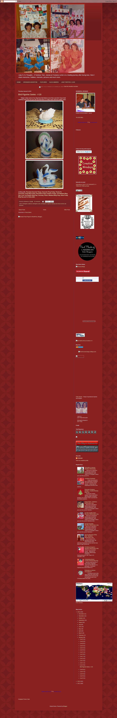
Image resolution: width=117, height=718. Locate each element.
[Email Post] (43, 201)
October (81, 618)
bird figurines (44, 203)
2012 (79, 681)
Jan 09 (82, 669)
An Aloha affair (30, 197)
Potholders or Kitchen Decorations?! (90, 571)
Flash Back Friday (41, 193)
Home (44, 209)
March (80, 633)
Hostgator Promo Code (24, 699)
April (80, 631)
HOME (19, 82)
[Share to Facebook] (51, 202)
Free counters (79, 602)
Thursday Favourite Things (33, 192)
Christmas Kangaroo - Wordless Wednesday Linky (92, 547)
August (81, 622)
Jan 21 (82, 652)
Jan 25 (82, 645)
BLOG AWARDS (54, 82)
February (81, 635)
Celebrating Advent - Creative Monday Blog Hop (91, 560)
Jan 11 (82, 663)
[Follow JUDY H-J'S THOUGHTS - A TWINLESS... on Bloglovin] (84, 152)
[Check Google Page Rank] (79, 191)
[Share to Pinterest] (53, 202)
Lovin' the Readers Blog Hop (29, 195)
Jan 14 (82, 660)
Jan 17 (82, 656)
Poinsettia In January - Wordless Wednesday (90, 468)
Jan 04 (82, 673)
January (81, 637)
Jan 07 (82, 671)
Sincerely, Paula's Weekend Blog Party (49, 195)
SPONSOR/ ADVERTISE (30, 82)
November (81, 616)
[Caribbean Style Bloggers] (87, 260)
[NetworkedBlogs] (87, 277)
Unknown (80, 458)
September (82, 620)
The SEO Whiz (79, 117)
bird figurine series (37, 203)
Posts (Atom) (28, 212)
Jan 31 (82, 639)
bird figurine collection (27, 203)
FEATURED (43, 82)
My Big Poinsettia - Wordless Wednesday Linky (92, 524)
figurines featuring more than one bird (55, 203)
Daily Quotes (79, 396)
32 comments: (37, 201)
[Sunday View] (87, 228)
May (80, 629)
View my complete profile (82, 460)
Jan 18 (82, 654)
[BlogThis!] (48, 202)
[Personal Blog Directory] (79, 347)
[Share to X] (49, 202)
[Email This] (46, 202)
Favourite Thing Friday (48, 192)
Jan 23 (82, 650)
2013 (79, 612)
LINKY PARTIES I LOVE (68, 82)
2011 (79, 683)
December (81, 613)
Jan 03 (82, 676)
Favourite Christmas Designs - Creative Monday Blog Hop (91, 491)
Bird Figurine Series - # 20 (29, 94)
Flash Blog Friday (30, 193)
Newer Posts (22, 209)
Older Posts (67, 209)
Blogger (65, 706)
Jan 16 (82, 658)
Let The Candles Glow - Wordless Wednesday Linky (92, 513)
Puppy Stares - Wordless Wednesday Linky (91, 502)
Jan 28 (82, 643)
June (80, 626)
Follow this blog (87, 280)
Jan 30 (82, 641)
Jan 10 (82, 665)
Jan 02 (82, 678)
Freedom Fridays (51, 193)
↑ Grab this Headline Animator (70, 86)
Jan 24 (82, 647)
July (80, 624)
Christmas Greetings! (90, 478)
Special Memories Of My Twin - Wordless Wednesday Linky (91, 536)
